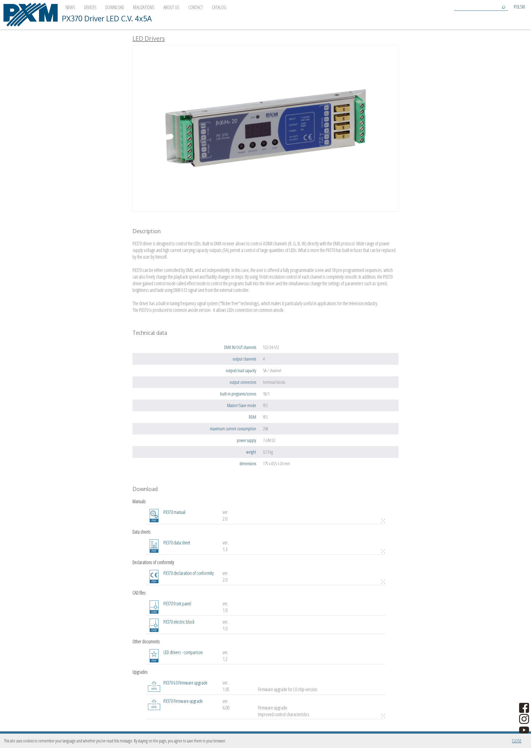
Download (114, 7)
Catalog (219, 7)
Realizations (144, 7)
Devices (90, 7)
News (70, 7)
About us (171, 7)
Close (516, 741)
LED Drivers (148, 38)
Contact (195, 7)
